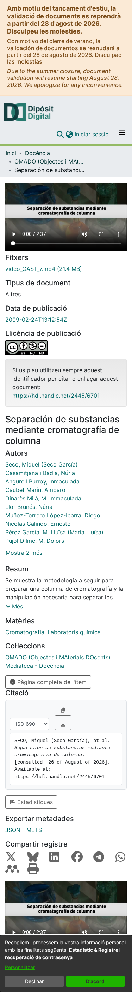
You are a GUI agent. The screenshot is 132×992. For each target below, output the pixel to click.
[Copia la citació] (63, 710)
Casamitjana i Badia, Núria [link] (40, 472)
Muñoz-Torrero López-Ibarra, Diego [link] (52, 515)
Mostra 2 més (24, 552)
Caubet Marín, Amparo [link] (35, 489)
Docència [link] (37, 152)
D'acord (95, 981)
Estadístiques (34, 802)
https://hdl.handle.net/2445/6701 (56, 395)
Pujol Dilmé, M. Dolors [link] (34, 540)
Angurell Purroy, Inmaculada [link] (42, 481)
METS (34, 829)
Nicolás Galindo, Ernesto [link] (38, 523)
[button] (60, 134)
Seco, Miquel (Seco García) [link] (41, 464)
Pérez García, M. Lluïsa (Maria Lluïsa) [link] (54, 532)
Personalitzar (20, 967)
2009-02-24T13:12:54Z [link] (36, 319)
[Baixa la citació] (63, 724)
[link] (66, 269)
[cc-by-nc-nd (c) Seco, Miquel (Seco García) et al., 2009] (66, 347)
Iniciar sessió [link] (92, 134)
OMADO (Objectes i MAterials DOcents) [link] (49, 161)
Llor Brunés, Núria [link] (28, 506)
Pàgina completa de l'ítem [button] (51, 681)
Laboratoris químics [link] (74, 632)
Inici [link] (11, 152)
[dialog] (66, 963)
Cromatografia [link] (24, 632)
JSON (12, 829)
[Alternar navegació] (122, 134)
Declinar (34, 981)
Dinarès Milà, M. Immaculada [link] (43, 498)
